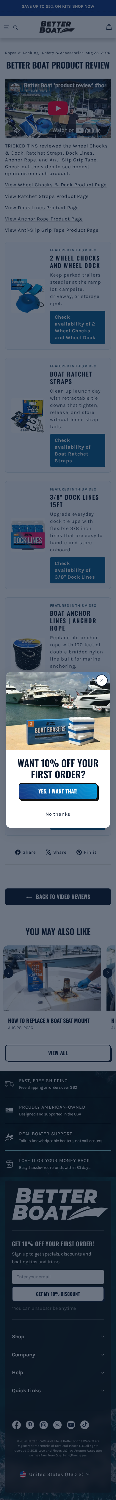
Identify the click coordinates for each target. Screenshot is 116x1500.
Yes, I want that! (58, 791)
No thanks (58, 814)
